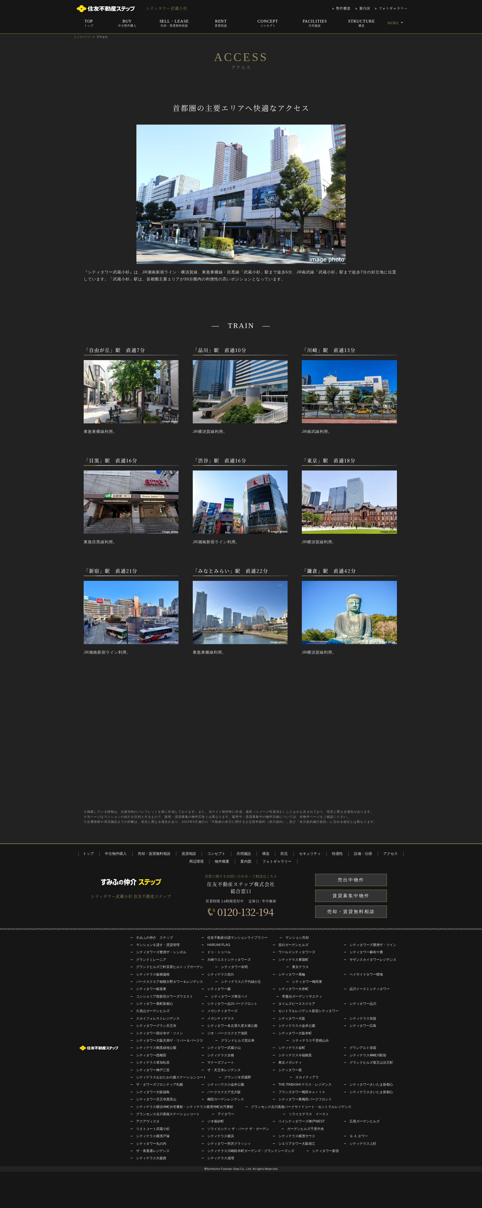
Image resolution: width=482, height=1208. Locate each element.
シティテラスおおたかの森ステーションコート (171, 1077)
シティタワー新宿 (325, 1151)
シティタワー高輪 (291, 974)
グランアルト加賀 (363, 1048)
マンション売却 (297, 938)
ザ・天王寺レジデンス (224, 1070)
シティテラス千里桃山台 (310, 1040)
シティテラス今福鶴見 (295, 1055)
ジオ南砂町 (215, 1121)
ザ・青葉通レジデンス (153, 1151)
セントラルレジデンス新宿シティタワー (308, 1011)
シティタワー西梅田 (151, 1055)
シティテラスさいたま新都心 (371, 1092)
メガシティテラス (220, 1018)
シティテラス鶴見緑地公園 (156, 1048)
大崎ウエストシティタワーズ (229, 960)
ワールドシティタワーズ (296, 952)
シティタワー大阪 (291, 1018)
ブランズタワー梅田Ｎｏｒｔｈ (301, 1092)
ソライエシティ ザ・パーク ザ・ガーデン (238, 1129)
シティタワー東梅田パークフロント (305, 1099)
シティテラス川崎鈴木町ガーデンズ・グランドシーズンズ (250, 1151)
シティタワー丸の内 (151, 1144)
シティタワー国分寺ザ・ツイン (159, 1033)
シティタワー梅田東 (307, 982)
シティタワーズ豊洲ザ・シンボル (161, 952)
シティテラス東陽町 (293, 960)
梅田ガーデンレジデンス (225, 1099)
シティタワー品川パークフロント (232, 1004)
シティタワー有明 (234, 967)
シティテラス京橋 (220, 1055)
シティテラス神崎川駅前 (368, 1055)
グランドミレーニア (151, 960)
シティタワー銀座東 (151, 989)
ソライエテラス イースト (309, 1114)
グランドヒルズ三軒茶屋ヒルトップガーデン (169, 967)
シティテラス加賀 (363, 1018)
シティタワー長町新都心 (154, 1004)
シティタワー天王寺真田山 (156, 1099)
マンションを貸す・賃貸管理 (158, 945)
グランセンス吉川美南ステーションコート (168, 1114)
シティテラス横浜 (220, 1136)
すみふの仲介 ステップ (154, 938)
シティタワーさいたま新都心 (371, 1084)
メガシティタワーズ (222, 1011)
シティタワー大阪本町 (295, 1033)
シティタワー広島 (363, 1026)
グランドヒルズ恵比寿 (237, 1040)
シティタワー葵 (290, 1070)
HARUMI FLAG (218, 945)
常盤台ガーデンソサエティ (302, 996)
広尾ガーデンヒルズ (365, 1121)
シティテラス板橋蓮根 (153, 974)
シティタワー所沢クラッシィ (229, 1144)
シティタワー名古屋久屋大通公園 (232, 1026)
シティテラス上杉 (363, 1144)
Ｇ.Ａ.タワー (359, 1136)
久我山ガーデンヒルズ (153, 1011)
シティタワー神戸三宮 (153, 1070)
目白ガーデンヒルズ (293, 945)
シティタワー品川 (363, 1004)
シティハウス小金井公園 (225, 1084)
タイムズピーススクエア (296, 1004)
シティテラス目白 (220, 974)
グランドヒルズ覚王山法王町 (371, 1062)
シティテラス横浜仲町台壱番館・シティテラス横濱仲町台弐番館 (184, 1107)
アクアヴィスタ (148, 1121)
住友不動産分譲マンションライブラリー (237, 938)
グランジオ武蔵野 (237, 1077)
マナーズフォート (220, 1062)
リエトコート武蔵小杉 (153, 1129)
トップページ (82, 36)
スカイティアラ (307, 1077)
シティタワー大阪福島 (153, 1092)
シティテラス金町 (291, 1048)
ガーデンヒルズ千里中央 (305, 1129)
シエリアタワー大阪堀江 (296, 1144)
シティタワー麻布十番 (366, 952)
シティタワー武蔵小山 (224, 1048)
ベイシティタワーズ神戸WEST (301, 1121)
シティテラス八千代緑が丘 (241, 982)
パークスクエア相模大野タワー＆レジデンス (169, 982)
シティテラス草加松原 (153, 1062)
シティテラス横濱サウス (296, 1136)
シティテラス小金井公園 (296, 1026)
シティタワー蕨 (219, 989)
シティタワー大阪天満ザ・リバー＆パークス (169, 1040)
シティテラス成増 (220, 1158)
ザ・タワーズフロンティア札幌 (159, 1084)
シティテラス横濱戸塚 (153, 1136)
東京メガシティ (290, 1062)
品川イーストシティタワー (370, 989)
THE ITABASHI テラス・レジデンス (305, 1084)
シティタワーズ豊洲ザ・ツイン (373, 945)
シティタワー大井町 (293, 989)
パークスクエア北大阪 (224, 1092)
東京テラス (300, 967)
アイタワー (226, 1114)
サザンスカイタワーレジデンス (373, 960)
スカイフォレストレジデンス (158, 1018)
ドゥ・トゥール (219, 952)
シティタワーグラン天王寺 (156, 1026)
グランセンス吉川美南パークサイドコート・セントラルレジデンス (301, 1107)
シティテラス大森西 (151, 1158)
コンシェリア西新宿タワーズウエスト (164, 996)
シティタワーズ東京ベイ (229, 996)
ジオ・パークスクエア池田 (227, 1033)
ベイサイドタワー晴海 (366, 974)
